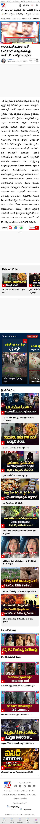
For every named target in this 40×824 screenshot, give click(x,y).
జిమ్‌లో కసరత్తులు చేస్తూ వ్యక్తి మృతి (13, 379)
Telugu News (5, 19)
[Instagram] (25, 786)
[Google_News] (15, 227)
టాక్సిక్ (5, 14)
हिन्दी (9, 1)
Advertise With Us (28, 791)
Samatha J (10, 60)
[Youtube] (10, 227)
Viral (29, 19)
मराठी (22, 1)
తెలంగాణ (37, 10)
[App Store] (26, 810)
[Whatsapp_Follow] (21, 227)
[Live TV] (31, 5)
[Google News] (34, 786)
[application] (20, 32)
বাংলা (35, 1)
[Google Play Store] (13, 808)
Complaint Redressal (9, 795)
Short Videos (9, 336)
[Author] (3, 60)
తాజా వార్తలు (8, 10)
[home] (2, 10)
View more (31, 336)
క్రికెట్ (24, 10)
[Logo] (3, 5)
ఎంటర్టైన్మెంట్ (17, 10)
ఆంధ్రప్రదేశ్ (30, 10)
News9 (3, 1)
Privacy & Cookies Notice (27, 795)
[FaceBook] (15, 786)
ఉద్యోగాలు (12, 14)
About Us (17, 791)
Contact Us (8, 791)
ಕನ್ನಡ (16, 1)
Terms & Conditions (20, 799)
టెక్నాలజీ (28, 14)
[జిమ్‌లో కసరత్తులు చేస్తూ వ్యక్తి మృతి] (14, 361)
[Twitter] (20, 786)
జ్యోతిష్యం (20, 14)
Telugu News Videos (18, 19)
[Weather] (23, 5)
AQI (27, 5)
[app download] (19, 5)
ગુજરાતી (29, 1)
